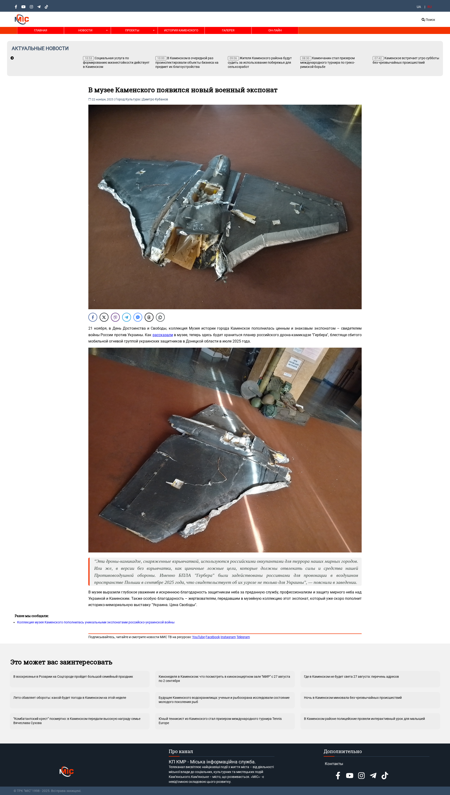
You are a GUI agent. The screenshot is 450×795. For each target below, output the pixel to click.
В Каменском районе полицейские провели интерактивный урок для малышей (364, 719)
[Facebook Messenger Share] (137, 317)
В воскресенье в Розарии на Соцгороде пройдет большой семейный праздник (73, 676)
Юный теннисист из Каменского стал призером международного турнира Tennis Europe (220, 721)
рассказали (163, 335)
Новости (85, 30)
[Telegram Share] (126, 317)
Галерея (228, 30)
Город (120, 99)
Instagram (228, 637)
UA (419, 7)
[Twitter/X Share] (104, 317)
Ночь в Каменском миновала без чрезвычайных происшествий (353, 697)
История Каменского (181, 30)
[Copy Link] (160, 317)
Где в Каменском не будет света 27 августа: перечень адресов (351, 676)
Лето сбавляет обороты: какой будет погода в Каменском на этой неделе (69, 697)
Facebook (213, 637)
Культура (132, 99)
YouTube (198, 637)
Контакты (334, 763)
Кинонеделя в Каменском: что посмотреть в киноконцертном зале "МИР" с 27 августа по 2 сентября (224, 679)
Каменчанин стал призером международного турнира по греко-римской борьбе (327, 62)
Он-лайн (275, 30)
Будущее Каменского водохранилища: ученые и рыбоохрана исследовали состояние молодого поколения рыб (224, 700)
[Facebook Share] (92, 317)
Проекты (132, 30)
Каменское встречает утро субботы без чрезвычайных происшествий (406, 60)
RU (430, 7)
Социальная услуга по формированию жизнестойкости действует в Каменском (116, 62)
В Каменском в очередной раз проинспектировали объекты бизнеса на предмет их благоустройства (186, 62)
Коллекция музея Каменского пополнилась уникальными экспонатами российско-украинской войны (96, 622)
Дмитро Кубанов (155, 99)
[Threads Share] (149, 317)
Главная (40, 30)
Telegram (243, 637)
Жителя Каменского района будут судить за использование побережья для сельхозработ (260, 62)
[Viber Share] (115, 317)
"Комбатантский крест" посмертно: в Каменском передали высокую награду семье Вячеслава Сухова (76, 721)
